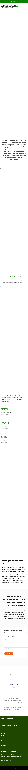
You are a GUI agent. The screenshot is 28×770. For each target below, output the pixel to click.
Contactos (3, 745)
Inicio (2, 728)
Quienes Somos (4, 731)
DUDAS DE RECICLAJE (14, 276)
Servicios (3, 733)
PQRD (2, 742)
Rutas (2, 740)
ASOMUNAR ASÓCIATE (14, 395)
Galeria (2, 735)
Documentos (4, 738)
